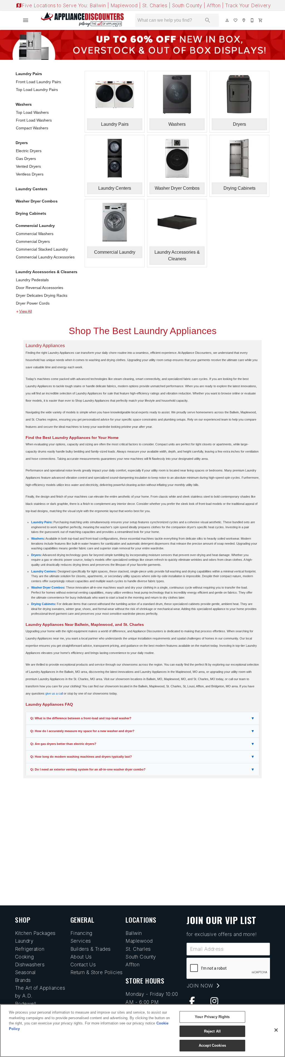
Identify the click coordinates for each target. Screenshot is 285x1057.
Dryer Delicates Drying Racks (41, 295)
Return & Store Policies (96, 972)
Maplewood (124, 5)
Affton (214, 5)
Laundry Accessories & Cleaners (46, 272)
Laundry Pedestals (32, 280)
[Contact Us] (252, 20)
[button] (25, 20)
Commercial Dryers (33, 241)
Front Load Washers (34, 120)
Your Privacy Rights (212, 1017)
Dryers (22, 142)
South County (188, 5)
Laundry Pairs (29, 73)
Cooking (24, 957)
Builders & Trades (90, 949)
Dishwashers (30, 964)
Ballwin (98, 5)
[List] (235, 20)
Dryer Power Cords (33, 303)
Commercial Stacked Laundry (42, 249)
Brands (23, 980)
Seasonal (25, 972)
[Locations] (244, 20)
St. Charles (155, 5)
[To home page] (82, 20)
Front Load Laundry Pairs (38, 82)
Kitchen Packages (35, 933)
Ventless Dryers (29, 174)
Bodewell (25, 1004)
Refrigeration (29, 949)
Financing (81, 933)
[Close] (276, 1030)
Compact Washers (32, 128)
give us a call (54, 693)
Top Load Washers (32, 112)
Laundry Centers (31, 189)
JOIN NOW (201, 986)
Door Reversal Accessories (39, 287)
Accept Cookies (212, 1045)
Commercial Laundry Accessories (45, 257)
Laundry (24, 941)
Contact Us (83, 964)
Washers (24, 104)
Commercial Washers (34, 233)
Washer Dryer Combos (37, 201)
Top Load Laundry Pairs (37, 89)
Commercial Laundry (35, 225)
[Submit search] (208, 20)
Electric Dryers (28, 151)
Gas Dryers (26, 158)
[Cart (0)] (260, 20)
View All (25, 311)
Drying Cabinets (31, 213)
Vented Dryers (28, 166)
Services (80, 941)
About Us (81, 957)
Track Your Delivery (248, 5)
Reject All (212, 1031)
